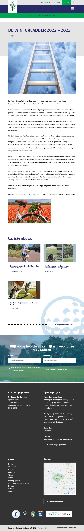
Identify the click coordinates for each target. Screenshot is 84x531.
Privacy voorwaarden (24, 367)
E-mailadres (50, 355)
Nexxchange (45, 2)
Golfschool (12, 489)
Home (30, 15)
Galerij (10, 478)
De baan (11, 486)
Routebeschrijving (55, 501)
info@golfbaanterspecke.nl (19, 405)
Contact (11, 491)
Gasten (67, 2)
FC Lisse (57, 2)
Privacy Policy (43, 528)
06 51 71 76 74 (14, 408)
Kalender (12, 472)
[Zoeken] (73, 2)
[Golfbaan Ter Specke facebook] (16, 514)
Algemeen (12, 475)
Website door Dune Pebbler (66, 528)
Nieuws (11, 469)
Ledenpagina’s (14, 480)
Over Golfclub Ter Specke (18, 483)
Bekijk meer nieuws (64, 324)
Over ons (12, 467)
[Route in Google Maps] (60, 479)
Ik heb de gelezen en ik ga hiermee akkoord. (25, 369)
